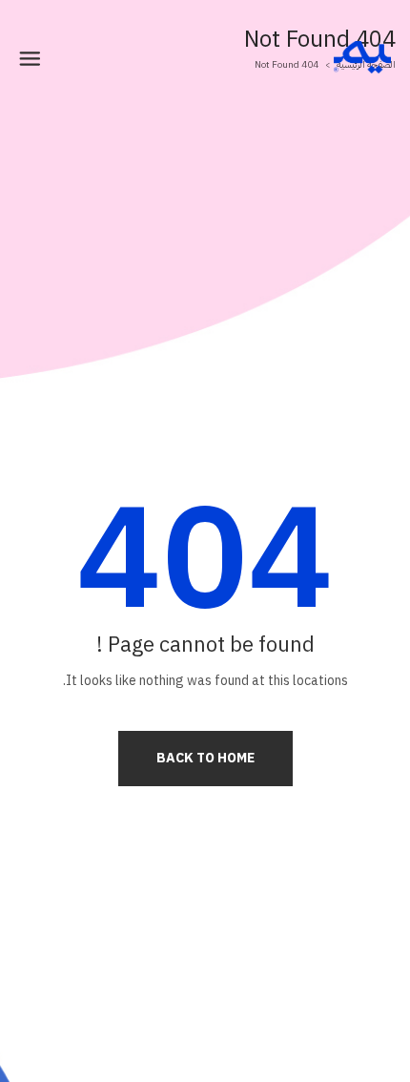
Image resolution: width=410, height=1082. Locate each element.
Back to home (205, 758)
